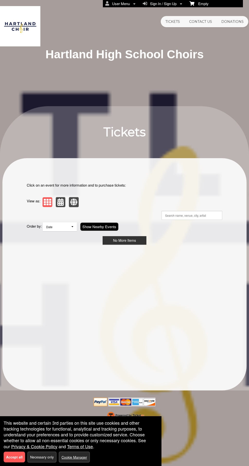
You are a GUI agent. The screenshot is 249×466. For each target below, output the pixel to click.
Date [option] (49, 227)
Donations (232, 21)
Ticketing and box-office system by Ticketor (125, 416)
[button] (47, 202)
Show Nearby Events (99, 226)
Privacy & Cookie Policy (34, 446)
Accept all (14, 457)
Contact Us (200, 21)
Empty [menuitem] (201, 3)
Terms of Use (80, 446)
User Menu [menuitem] (120, 3)
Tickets (172, 21)
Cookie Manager (74, 457)
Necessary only (42, 457)
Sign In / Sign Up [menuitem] (162, 3)
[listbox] (60, 226)
